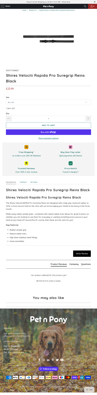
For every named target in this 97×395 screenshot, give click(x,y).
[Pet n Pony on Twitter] (57, 360)
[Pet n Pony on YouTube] (62, 360)
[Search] (85, 6)
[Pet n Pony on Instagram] (44, 360)
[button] (48, 280)
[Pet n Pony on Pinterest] (53, 360)
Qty (7, 113)
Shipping (23, 182)
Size (7, 97)
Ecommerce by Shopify (68, 387)
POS (53, 387)
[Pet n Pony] (48, 6)
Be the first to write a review (49, 281)
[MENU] (1, 6)
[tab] (59, 265)
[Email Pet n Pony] (35, 360)
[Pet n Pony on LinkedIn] (48, 360)
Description (11, 182)
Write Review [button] (82, 253)
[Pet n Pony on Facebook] (39, 360)
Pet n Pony (30, 387)
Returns (33, 182)
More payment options (48, 138)
